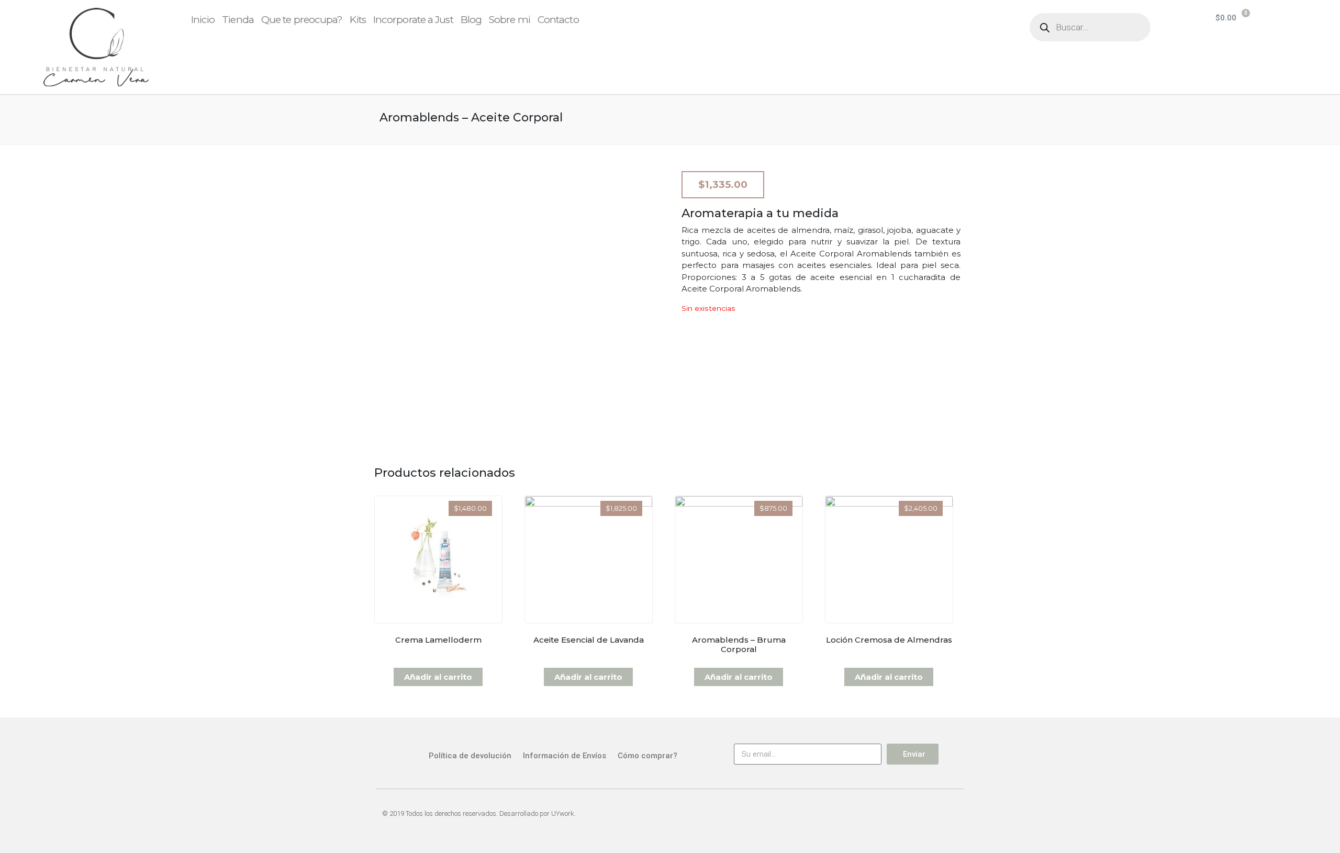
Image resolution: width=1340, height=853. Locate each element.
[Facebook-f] (922, 818)
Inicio (203, 20)
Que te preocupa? (302, 20)
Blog (471, 20)
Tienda (238, 20)
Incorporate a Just (413, 20)
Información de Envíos (564, 755)
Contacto (558, 20)
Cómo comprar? (647, 755)
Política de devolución (470, 755)
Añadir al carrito (438, 677)
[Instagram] (949, 818)
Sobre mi (509, 20)
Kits (357, 20)
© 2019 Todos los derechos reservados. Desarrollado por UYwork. (479, 813)
